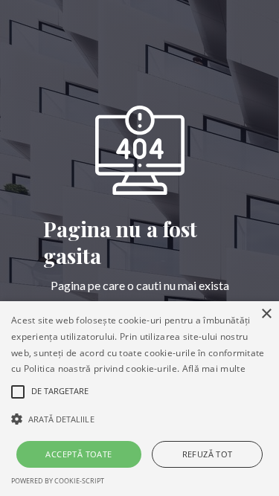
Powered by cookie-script (57, 481)
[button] (139, 419)
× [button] (266, 314)
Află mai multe (214, 368)
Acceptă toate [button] (78, 454)
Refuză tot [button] (207, 454)
